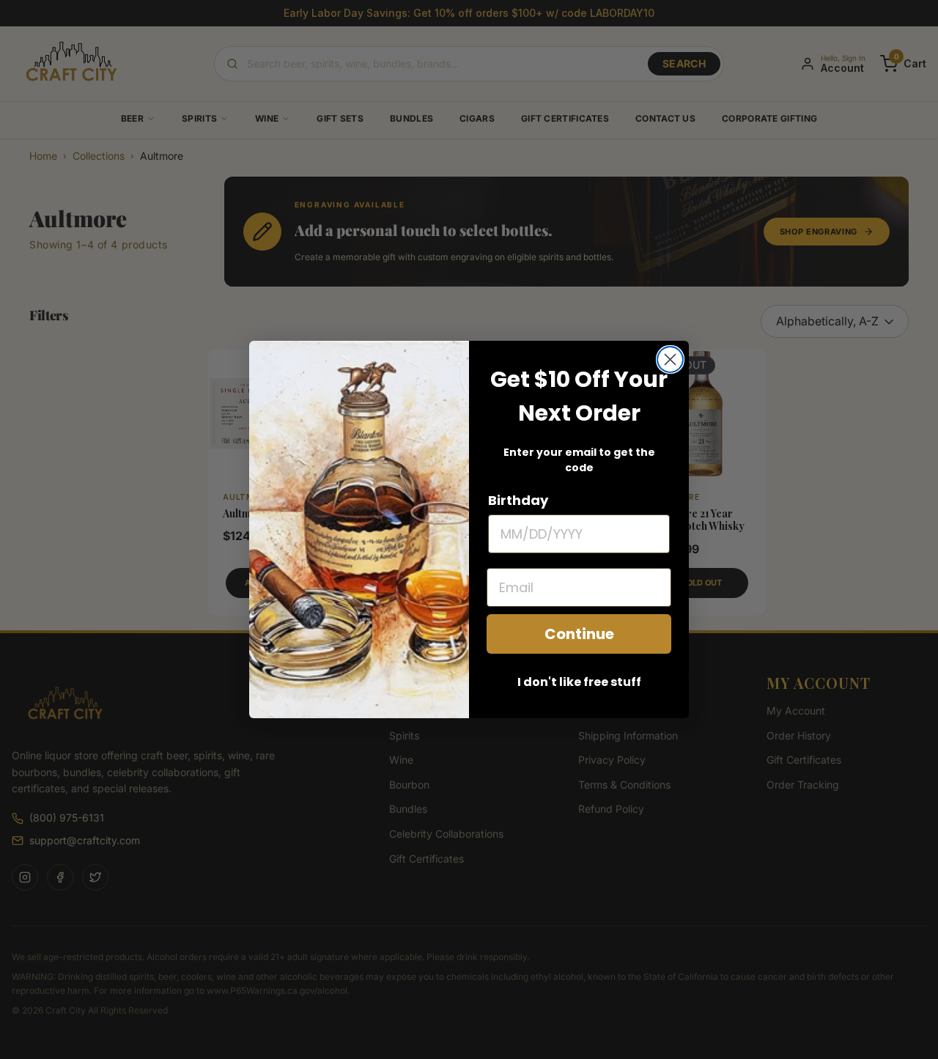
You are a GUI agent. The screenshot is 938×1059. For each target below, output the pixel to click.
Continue (579, 634)
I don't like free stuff (579, 682)
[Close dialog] (670, 359)
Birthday (518, 500)
